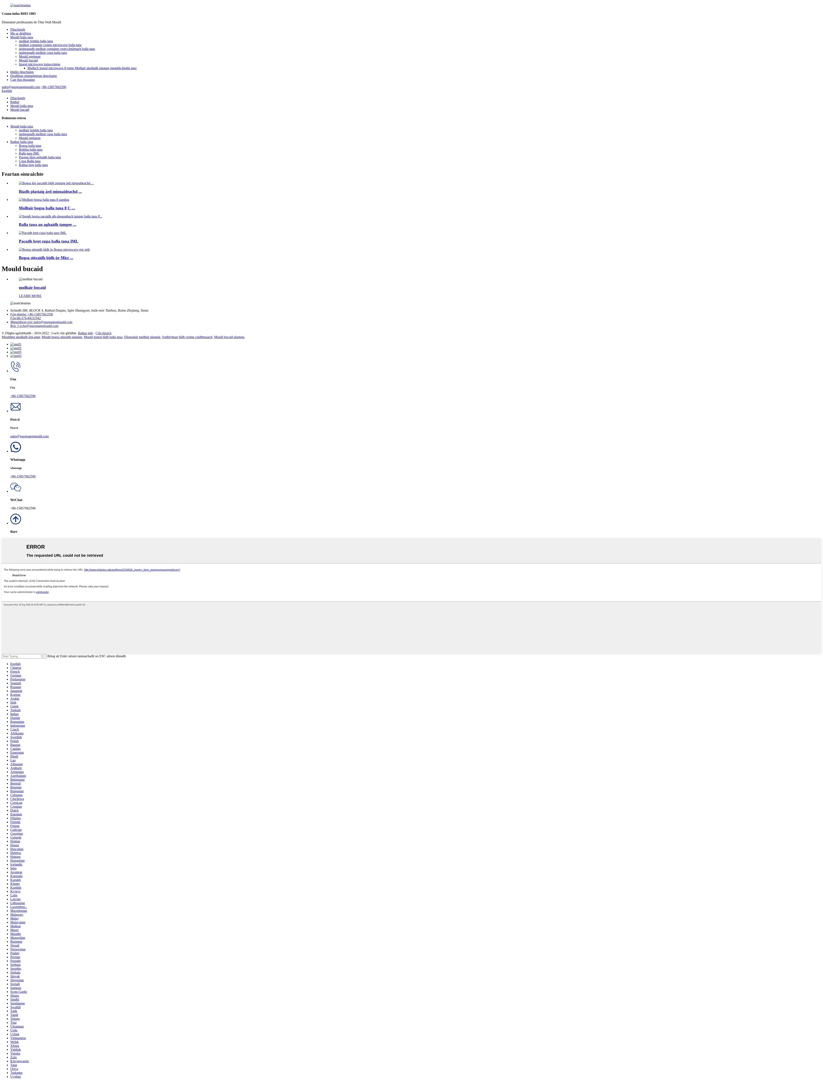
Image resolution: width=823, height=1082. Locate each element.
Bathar (14, 102)
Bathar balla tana (21, 142)
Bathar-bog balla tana (33, 165)
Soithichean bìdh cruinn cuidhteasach (187, 337)
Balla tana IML (29, 153)
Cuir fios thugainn (22, 79)
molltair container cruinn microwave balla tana (50, 45)
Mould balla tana (21, 37)
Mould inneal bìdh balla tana (103, 337)
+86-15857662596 (23, 396)
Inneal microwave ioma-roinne (39, 64)
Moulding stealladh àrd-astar (21, 337)
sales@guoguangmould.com (29, 436)
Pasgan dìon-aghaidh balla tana (40, 157)
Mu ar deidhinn (20, 33)
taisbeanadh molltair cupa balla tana (43, 52)
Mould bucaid (28, 60)
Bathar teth (85, 333)
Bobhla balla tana (30, 149)
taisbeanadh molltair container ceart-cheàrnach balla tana (57, 49)
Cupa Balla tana (30, 161)
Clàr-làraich (103, 333)
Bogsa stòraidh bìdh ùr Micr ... (46, 257)
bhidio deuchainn (22, 72)
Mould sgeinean (30, 56)
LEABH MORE (30, 296)
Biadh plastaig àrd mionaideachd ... (50, 191)
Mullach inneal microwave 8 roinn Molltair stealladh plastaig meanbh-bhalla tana (82, 68)
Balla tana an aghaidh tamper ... (47, 224)
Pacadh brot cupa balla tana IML (48, 241)
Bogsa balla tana (30, 145)
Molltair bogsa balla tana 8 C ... (47, 208)
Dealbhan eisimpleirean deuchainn (33, 76)
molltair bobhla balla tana (36, 41)
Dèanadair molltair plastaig (142, 337)
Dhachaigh (17, 29)
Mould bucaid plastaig (229, 337)
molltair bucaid (32, 287)
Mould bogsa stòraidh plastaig (62, 337)
